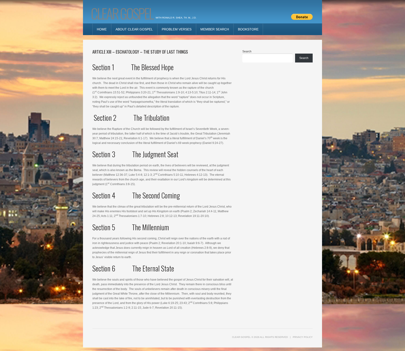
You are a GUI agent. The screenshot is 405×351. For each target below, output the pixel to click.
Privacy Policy (303, 337)
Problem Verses (176, 29)
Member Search (214, 29)
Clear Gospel (122, 13)
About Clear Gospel (134, 29)
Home (102, 29)
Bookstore (248, 29)
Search (246, 51)
